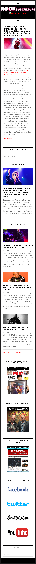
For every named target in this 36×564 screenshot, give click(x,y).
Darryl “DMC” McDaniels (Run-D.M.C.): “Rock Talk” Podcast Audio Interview (17, 287)
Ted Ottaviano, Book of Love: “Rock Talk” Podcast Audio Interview (18, 246)
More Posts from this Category (12, 352)
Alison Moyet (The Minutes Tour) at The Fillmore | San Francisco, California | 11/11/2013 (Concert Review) (17, 31)
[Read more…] (8, 138)
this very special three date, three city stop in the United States (17, 73)
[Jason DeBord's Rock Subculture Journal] (18, 8)
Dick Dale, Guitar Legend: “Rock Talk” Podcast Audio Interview (16, 328)
